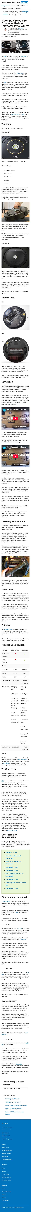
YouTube (4, 1188)
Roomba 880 (8, 629)
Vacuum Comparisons (7, 1139)
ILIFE (20, 928)
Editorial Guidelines (6, 1153)
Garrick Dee (20, 28)
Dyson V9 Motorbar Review (13, 1108)
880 (5, 82)
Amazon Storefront (6, 1191)
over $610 (6, 763)
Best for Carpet (5, 1133)
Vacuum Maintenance (7, 1159)
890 (23, 114)
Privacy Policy (5, 1174)
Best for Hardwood (6, 1130)
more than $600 (12, 830)
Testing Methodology (7, 1150)
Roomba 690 (15, 114)
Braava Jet (19, 1064)
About (3, 1168)
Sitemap (4, 1197)
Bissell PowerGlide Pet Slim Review (16, 1105)
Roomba (23, 56)
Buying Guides (5, 1147)
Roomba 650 (6, 901)
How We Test (5, 1156)
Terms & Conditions (6, 1177)
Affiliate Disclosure (6, 1180)
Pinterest (4, 1194)
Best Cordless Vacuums (7, 1127)
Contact (4, 1171)
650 (5, 56)
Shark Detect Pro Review (12, 1102)
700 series (20, 73)
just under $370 (22, 759)
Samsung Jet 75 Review (12, 1099)
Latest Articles (5, 1200)
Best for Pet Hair (6, 1136)
